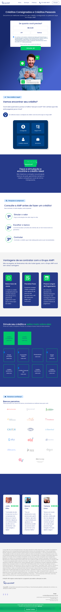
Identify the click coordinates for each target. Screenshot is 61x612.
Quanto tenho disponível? (31, 163)
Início (19, 2)
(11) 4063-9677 (45, 2)
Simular (55, 2)
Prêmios (34, 2)
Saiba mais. (40, 606)
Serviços (26, 2)
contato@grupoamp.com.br (50, 595)
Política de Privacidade (26, 41)
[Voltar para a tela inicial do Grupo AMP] (6, 2)
